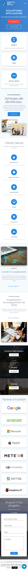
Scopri (20, 567)
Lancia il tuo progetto (13, 286)
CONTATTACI (14, 21)
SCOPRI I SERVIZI (14, 26)
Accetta (14, 567)
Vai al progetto (14, 354)
